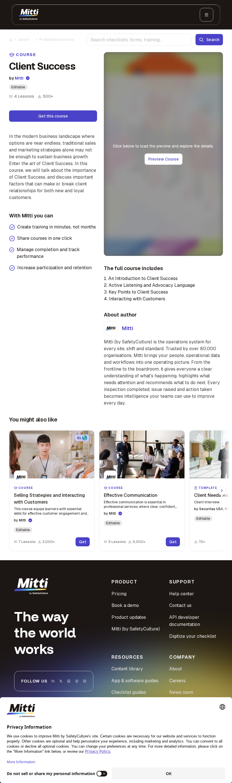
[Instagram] (84, 681)
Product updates (128, 617)
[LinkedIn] (68, 681)
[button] (51, 490)
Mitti (19, 78)
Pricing (118, 594)
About (175, 669)
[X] (61, 681)
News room (181, 692)
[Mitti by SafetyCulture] (28, 14)
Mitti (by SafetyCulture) (135, 629)
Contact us (180, 605)
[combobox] (139, 39)
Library (23, 39)
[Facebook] (76, 681)
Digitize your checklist (192, 636)
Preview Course (163, 159)
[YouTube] (53, 681)
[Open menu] (206, 15)
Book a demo (125, 605)
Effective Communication (130, 495)
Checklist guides (128, 692)
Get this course (53, 116)
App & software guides (134, 681)
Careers (177, 681)
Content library (127, 669)
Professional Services (56, 39)
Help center (181, 594)
